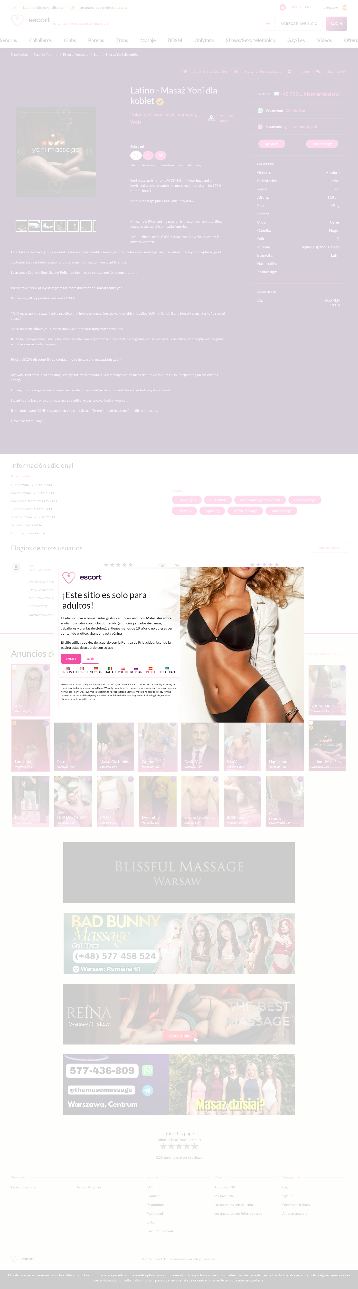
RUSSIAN (136, 672)
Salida (90, 658)
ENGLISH (68, 672)
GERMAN (96, 672)
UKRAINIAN (167, 672)
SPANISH (150, 672)
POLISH (123, 672)
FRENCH (82, 672)
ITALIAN (110, 672)
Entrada (71, 658)
